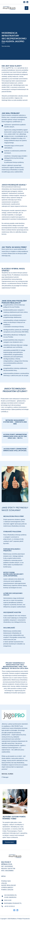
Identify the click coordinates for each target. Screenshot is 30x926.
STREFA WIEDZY (7, 887)
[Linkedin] (27, 2)
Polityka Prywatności (23, 918)
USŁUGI (4, 883)
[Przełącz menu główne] (26, 8)
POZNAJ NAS (6, 881)
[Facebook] (24, 2)
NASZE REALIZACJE (8, 885)
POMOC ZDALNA (7, 890)
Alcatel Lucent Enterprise (8, 401)
